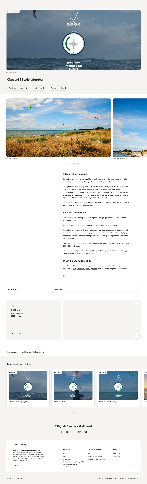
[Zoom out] (137, 336)
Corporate (66, 459)
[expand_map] (137, 303)
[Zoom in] (137, 330)
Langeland (81, 269)
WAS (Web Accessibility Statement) (128, 478)
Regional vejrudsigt (17, 88)
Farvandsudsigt (57, 88)
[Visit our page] (67, 432)
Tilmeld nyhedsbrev (95, 456)
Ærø (74, 269)
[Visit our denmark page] (61, 432)
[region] (102, 320)
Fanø (95, 269)
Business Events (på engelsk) (73, 462)
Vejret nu (38, 88)
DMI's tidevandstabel (71, 246)
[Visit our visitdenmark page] (73, 432)
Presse (65, 453)
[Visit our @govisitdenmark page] (79, 432)
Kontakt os (116, 456)
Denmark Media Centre (96, 459)
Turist (65, 456)
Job (89, 453)
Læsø (88, 269)
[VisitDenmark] (19, 445)
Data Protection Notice (105, 478)
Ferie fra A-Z (116, 453)
